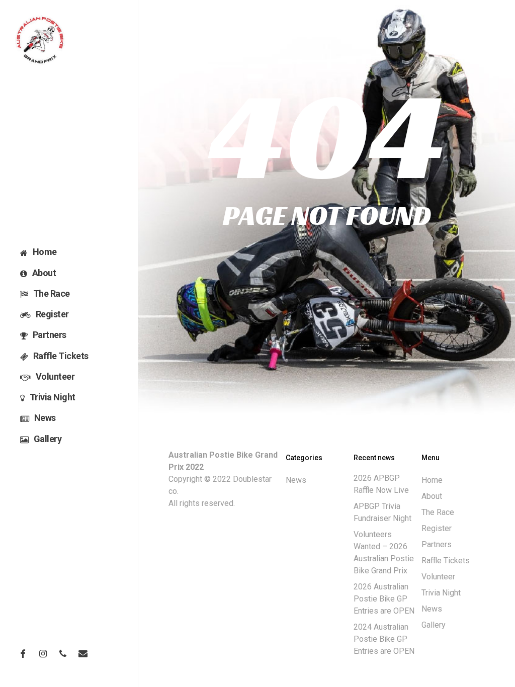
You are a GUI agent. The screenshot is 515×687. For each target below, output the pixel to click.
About (431, 496)
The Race (437, 512)
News (296, 480)
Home (432, 480)
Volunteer (438, 576)
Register (436, 528)
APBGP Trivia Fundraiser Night (382, 512)
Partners (436, 544)
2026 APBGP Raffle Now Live (381, 484)
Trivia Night (441, 592)
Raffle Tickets (445, 560)
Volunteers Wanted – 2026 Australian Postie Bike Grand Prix (384, 552)
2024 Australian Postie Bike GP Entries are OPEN (384, 639)
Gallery (433, 625)
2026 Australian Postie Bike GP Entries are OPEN (384, 599)
